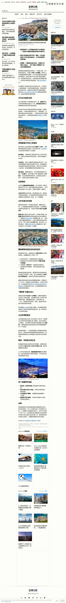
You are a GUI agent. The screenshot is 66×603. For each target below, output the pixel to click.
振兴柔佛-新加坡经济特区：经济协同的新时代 (8, 39)
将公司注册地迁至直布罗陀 (30, 92)
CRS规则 (26, 307)
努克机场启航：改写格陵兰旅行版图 (57, 277)
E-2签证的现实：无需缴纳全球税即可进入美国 (24, 508)
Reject (57, 600)
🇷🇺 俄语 (38, 2)
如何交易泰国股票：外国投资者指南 (57, 77)
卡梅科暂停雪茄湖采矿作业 (57, 46)
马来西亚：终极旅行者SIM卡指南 (56, 246)
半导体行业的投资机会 (56, 92)
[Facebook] (50, 4)
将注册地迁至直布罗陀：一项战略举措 (40, 527)
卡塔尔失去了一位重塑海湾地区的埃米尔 (57, 214)
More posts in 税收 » (43, 491)
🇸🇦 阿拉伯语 (44, 2)
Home (19, 18)
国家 (23, 18)
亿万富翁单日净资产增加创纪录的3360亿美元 (57, 61)
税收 (39, 420)
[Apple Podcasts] (57, 4)
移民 (26, 14)
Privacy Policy (8, 601)
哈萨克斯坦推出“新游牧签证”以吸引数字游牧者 (40, 468)
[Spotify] (63, 4)
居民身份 (28, 420)
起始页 (17, 14)
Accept (62, 600)
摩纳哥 (26, 18)
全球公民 (33, 7)
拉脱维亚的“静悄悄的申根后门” (40, 507)
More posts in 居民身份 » (42, 431)
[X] (47, 4)
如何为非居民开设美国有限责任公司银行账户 (8, 23)
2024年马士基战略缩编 (56, 106)
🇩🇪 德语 (34, 2)
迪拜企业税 (33, 284)
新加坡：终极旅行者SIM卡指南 (57, 261)
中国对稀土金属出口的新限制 (57, 145)
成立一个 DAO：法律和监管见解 (57, 125)
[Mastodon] (55, 4)
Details (19, 428)
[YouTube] (52, 4)
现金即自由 (54, 195)
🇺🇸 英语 (18, 2)
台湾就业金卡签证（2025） (24, 467)
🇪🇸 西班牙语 (23, 2)
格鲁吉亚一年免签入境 (24, 447)
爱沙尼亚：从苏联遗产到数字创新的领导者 (8, 55)
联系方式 (13, 2)
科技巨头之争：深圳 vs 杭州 (57, 180)
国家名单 (32, 14)
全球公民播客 (48, 14)
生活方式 (39, 14)
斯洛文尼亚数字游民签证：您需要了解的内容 (56, 230)
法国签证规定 (28, 218)
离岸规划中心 (40, 115)
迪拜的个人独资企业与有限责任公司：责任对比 (24, 546)
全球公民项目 (7, 2)
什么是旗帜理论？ (24, 486)
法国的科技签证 (31, 224)
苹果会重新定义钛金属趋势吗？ (8, 70)
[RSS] (60, 4)
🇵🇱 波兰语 (29, 2)
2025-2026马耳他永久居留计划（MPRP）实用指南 (40, 448)
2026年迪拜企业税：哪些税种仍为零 (25, 527)
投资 (22, 14)
